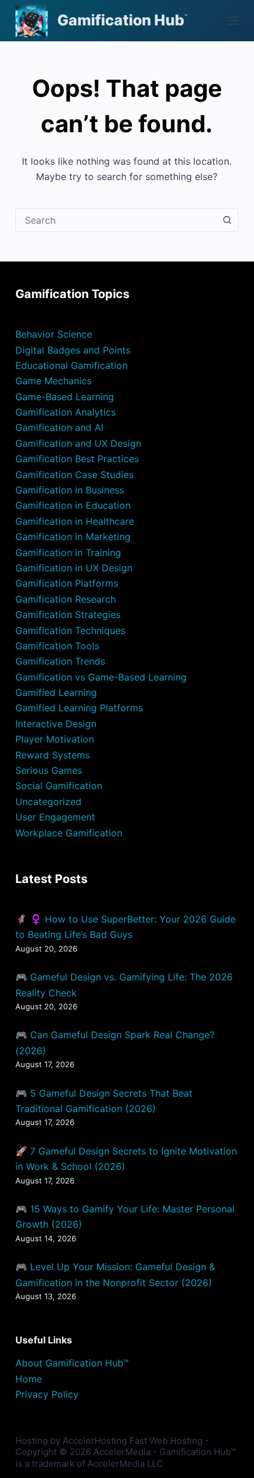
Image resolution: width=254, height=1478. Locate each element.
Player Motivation (54, 739)
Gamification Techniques (70, 630)
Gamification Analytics (65, 412)
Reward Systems (52, 755)
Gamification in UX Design (73, 568)
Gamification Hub (120, 20)
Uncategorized (48, 801)
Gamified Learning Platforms (79, 708)
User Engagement (55, 817)
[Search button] (227, 220)
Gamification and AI (59, 427)
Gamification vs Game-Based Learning (101, 677)
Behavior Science (53, 334)
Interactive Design (55, 724)
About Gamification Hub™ (72, 1363)
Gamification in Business (69, 490)
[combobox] (116, 220)
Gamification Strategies (68, 614)
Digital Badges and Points (73, 350)
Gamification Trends (60, 661)
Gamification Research (65, 599)
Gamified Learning (56, 692)
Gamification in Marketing (73, 536)
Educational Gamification (71, 365)
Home (28, 1379)
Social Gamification (58, 786)
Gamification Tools (57, 646)
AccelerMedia (122, 1451)
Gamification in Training (68, 552)
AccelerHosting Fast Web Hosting (133, 1440)
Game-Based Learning (64, 397)
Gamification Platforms (66, 583)
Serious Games (48, 770)
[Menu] (233, 20)
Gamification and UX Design (78, 443)
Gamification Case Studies (74, 474)
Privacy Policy (47, 1394)
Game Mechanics (53, 381)
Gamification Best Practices (77, 459)
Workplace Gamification (68, 833)
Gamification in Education (73, 505)
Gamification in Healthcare (74, 521)
